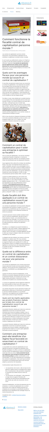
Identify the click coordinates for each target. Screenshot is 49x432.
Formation (36, 8)
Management (29, 8)
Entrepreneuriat (10, 8)
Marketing (18, 11)
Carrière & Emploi (20, 8)
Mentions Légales (22, 406)
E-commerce (5, 11)
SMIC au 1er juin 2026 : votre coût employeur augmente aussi (39, 412)
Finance (12, 11)
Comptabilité (43, 8)
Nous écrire (20, 410)
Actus (3, 8)
